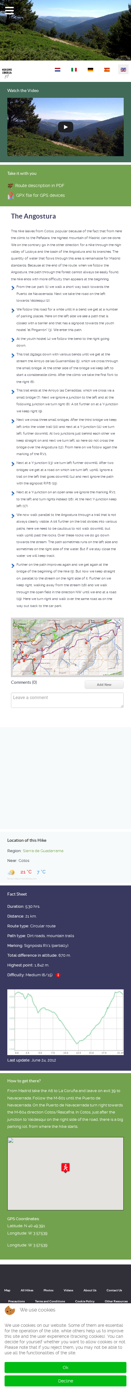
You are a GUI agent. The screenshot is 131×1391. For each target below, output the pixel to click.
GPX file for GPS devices (40, 195)
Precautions (16, 1301)
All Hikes (27, 1290)
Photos (48, 1290)
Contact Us (114, 1290)
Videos (68, 1290)
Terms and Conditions (50, 1301)
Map (7, 1290)
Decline (65, 1380)
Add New (104, 684)
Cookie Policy (84, 1301)
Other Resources (116, 1301)
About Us (89, 1290)
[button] (65, 1168)
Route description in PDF (39, 185)
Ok (65, 1367)
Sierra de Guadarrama (43, 850)
